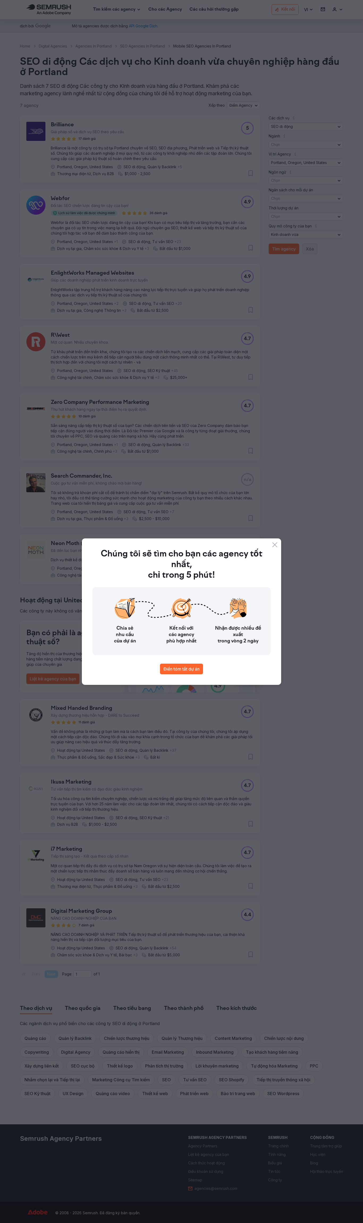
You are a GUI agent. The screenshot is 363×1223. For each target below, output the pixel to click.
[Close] (274, 544)
